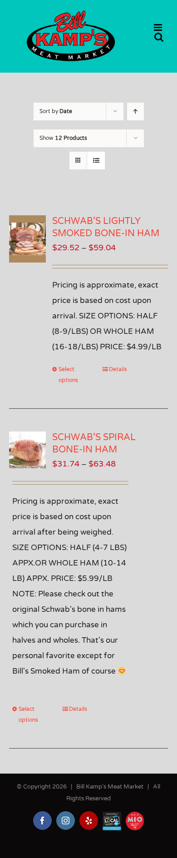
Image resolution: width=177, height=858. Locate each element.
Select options (68, 374)
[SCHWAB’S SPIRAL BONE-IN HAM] (27, 449)
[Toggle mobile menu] (158, 27)
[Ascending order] (135, 111)
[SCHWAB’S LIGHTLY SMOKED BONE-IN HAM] (27, 239)
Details (118, 369)
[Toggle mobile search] (158, 37)
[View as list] (96, 160)
